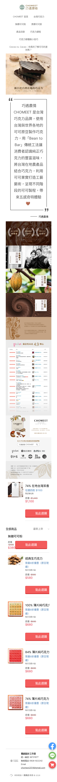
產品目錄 (20, 31)
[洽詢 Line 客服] (52, 755)
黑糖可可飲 (36, 24)
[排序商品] (49, 529)
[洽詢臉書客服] (52, 746)
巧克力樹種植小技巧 (28, 39)
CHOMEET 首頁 (20, 16)
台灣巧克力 (39, 16)
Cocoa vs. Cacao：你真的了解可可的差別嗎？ (28, 48)
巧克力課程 (35, 31)
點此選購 (31, 545)
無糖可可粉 (20, 24)
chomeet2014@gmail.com (33, 767)
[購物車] (52, 764)
